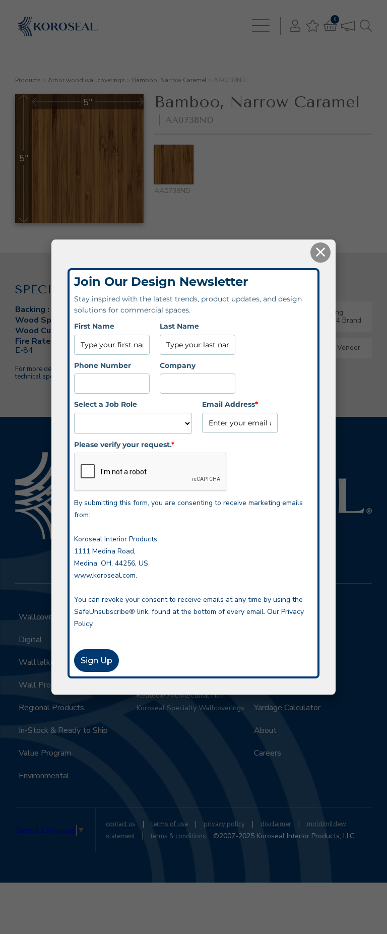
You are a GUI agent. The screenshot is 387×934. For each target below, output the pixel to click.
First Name (94, 326)
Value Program (45, 753)
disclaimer (276, 824)
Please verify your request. (124, 444)
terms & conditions (178, 836)
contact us (121, 824)
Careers (267, 753)
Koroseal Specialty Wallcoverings (190, 708)
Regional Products (51, 707)
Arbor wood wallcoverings (86, 80)
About (265, 730)
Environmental (44, 775)
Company (178, 365)
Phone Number (102, 365)
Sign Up (96, 660)
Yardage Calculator (287, 707)
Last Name (179, 326)
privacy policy (224, 824)
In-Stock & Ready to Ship (63, 730)
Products (28, 80)
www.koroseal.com (105, 575)
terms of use (169, 824)
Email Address (230, 404)
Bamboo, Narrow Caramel (169, 80)
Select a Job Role (105, 404)
